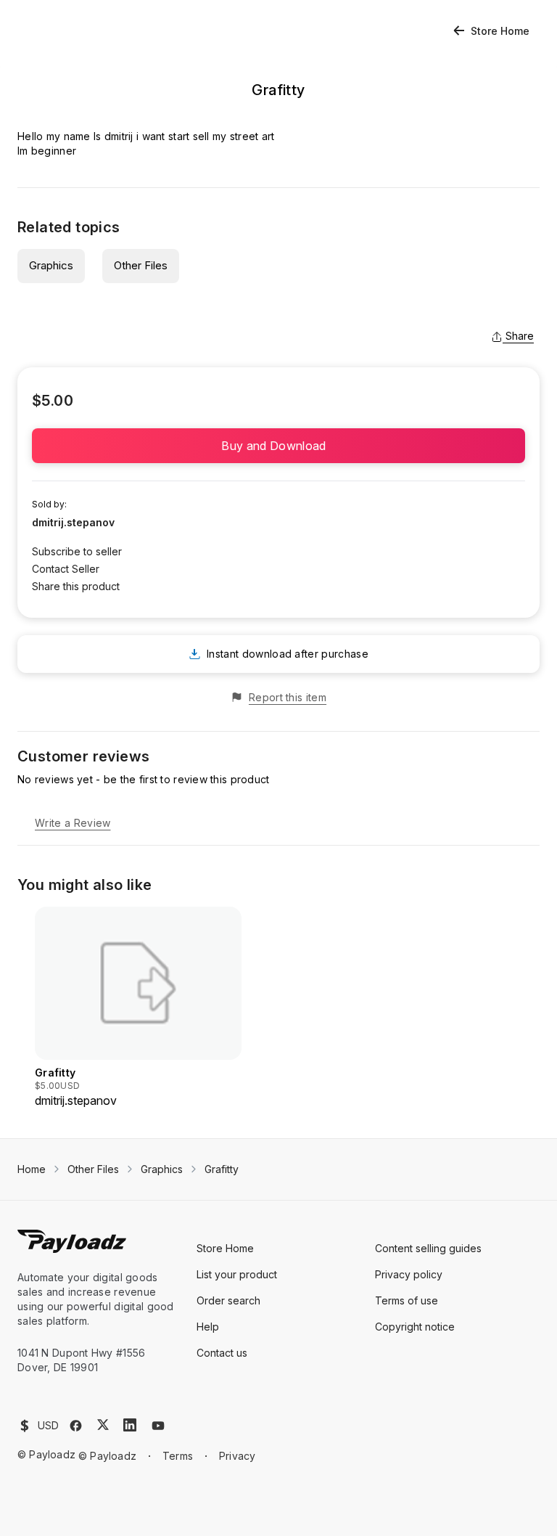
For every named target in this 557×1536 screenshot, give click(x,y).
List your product (237, 1274)
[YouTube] (158, 1425)
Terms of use (406, 1300)
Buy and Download (278, 445)
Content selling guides (428, 1248)
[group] (138, 1008)
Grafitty (222, 1169)
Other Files (141, 265)
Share (520, 336)
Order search (228, 1300)
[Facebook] (76, 1425)
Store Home (500, 31)
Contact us (222, 1353)
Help (208, 1326)
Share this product (76, 586)
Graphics (51, 265)
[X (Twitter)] (103, 1424)
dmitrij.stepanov (73, 522)
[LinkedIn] (129, 1424)
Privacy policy (408, 1274)
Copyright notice (415, 1326)
